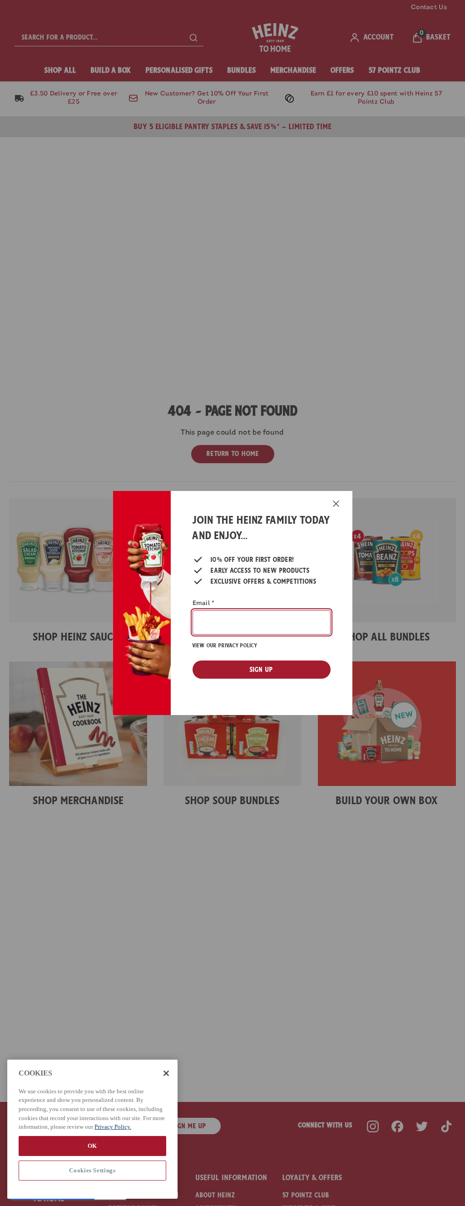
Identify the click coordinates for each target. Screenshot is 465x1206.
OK (92, 1145)
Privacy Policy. (112, 1126)
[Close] (166, 1073)
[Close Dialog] (336, 503)
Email (204, 603)
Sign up (261, 670)
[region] (92, 1129)
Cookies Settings (92, 1170)
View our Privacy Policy (225, 645)
